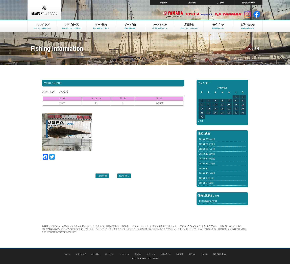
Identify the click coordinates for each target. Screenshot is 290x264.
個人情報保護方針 (220, 254)
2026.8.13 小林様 (207, 173)
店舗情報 (138, 254)
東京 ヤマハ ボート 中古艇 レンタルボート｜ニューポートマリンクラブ (44, 10)
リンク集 (220, 3)
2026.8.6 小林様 (206, 183)
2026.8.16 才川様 (207, 163)
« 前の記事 (102, 176)
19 (215, 109)
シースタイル (124, 254)
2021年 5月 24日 (52, 83)
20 (222, 109)
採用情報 (192, 3)
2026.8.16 (203, 168)
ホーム (67, 254)
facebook (256, 14)
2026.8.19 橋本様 (207, 154)
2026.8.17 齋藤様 (207, 159)
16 (242, 105)
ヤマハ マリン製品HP (173, 14)
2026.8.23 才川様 (207, 144)
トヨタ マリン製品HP (198, 14)
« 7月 (200, 121)
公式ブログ (151, 254)
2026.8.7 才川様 (206, 178)
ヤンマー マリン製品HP (228, 14)
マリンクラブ (81, 254)
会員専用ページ (248, 3)
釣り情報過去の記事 (208, 201)
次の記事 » (124, 176)
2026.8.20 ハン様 (207, 149)
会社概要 (164, 3)
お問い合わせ (166, 254)
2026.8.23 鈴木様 (207, 139)
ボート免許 (109, 254)
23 (242, 109)
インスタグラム (247, 14)
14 (229, 105)
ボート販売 (95, 254)
